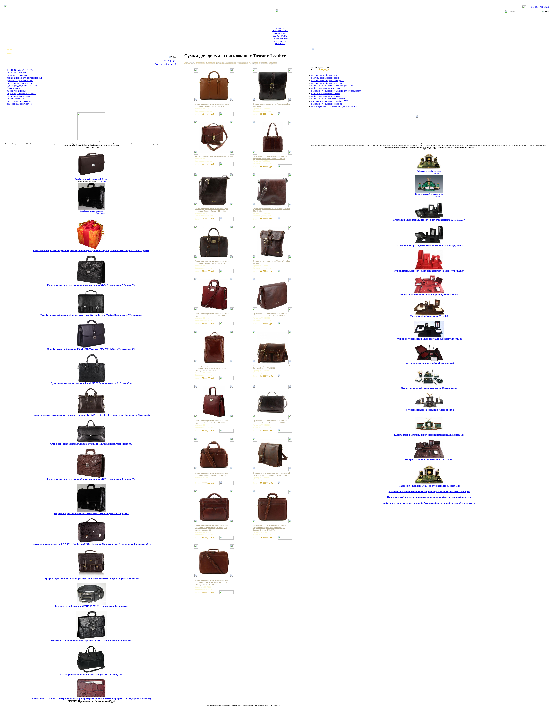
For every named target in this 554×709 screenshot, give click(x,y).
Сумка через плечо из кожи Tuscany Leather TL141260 (271, 210)
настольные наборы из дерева (325, 78)
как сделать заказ (280, 30)
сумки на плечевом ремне (19, 83)
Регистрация (170, 60)
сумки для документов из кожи (22, 85)
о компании (280, 41)
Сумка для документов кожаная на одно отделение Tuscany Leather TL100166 (270, 157)
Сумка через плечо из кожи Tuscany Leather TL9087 (271, 262)
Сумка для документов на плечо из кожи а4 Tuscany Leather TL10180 (271, 367)
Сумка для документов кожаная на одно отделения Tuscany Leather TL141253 (270, 314)
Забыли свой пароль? (165, 64)
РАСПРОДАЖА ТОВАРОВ (20, 70)
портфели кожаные (16, 72)
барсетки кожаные (16, 88)
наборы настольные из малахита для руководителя (336, 91)
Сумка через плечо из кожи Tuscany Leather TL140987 (271, 105)
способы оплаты (280, 33)
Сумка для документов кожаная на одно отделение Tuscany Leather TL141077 (212, 105)
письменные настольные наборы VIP (329, 101)
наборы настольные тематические (328, 98)
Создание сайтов (236, 707)
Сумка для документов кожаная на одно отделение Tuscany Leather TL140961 (212, 314)
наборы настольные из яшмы (325, 96)
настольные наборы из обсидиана (327, 80)
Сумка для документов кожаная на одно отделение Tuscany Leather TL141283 (212, 262)
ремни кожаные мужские (19, 96)
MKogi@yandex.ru (540, 6)
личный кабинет (280, 38)
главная (280, 28)
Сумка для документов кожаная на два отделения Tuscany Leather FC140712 (211, 474)
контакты (280, 43)
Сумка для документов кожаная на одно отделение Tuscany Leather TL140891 (270, 421)
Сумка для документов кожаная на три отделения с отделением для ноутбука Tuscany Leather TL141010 (211, 527)
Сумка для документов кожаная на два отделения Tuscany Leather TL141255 (211, 210)
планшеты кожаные (16, 91)
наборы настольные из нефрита (326, 104)
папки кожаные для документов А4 (24, 78)
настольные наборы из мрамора (326, 83)
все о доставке (280, 35)
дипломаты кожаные (17, 75)
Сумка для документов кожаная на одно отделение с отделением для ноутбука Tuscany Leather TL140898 (212, 368)
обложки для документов (19, 104)
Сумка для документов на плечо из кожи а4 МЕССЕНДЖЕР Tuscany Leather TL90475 (271, 474)
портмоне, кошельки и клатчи (21, 93)
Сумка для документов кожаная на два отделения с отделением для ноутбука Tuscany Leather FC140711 (269, 527)
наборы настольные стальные (325, 88)
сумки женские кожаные (19, 101)
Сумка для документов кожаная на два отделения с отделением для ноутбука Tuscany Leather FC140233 (211, 582)
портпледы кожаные (17, 98)
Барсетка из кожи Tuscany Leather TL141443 (214, 156)
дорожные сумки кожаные (20, 80)
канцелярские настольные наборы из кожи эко (334, 106)
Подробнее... (102, 181)
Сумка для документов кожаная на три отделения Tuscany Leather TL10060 (211, 421)
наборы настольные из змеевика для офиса (332, 85)
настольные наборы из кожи (325, 75)
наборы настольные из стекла (325, 93)
